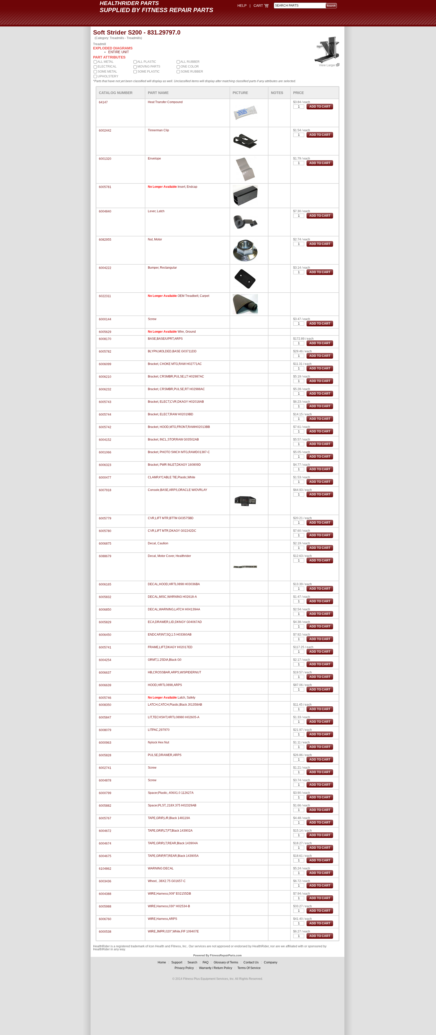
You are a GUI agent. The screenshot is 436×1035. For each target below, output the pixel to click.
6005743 (105, 402)
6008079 (105, 730)
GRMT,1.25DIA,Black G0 (164, 660)
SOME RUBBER (191, 71)
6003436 (105, 881)
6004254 (105, 660)
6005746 (105, 698)
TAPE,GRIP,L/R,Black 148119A (169, 818)
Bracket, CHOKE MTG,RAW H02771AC (175, 364)
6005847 (105, 717)
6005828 (105, 755)
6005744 (105, 414)
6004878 (105, 780)
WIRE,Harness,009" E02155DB (169, 893)
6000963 (105, 742)
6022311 (105, 296)
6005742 (105, 427)
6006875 (105, 543)
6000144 (105, 319)
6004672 (105, 831)
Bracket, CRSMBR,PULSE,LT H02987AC (176, 376)
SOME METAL (107, 71)
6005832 (105, 597)
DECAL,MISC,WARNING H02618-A (172, 597)
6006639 (105, 685)
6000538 (105, 931)
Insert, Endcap (187, 187)
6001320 (105, 159)
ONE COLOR (189, 66)
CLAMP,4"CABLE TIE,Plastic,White (171, 477)
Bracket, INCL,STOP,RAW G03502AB (173, 439)
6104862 (105, 868)
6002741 (105, 768)
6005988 (105, 906)
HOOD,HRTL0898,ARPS (165, 685)
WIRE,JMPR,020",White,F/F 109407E (173, 931)
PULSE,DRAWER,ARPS (164, 755)
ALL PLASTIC (146, 62)
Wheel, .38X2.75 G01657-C (167, 881)
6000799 (105, 793)
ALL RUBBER (190, 62)
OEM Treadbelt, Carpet (193, 296)
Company (270, 962)
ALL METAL (105, 62)
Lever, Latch (156, 211)
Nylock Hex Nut (158, 742)
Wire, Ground (187, 331)
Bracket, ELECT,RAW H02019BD (170, 414)
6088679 (105, 556)
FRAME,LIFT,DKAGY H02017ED (170, 647)
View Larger (327, 65)
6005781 (105, 187)
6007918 (105, 490)
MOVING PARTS (148, 66)
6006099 (105, 364)
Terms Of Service (249, 968)
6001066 (105, 452)
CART (259, 6)
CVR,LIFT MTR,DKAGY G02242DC (172, 530)
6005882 (105, 805)
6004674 (105, 843)
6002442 (105, 130)
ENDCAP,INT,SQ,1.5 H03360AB (170, 634)
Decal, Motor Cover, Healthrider (169, 556)
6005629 (105, 332)
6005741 (105, 647)
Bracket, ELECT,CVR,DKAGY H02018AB (176, 401)
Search (192, 962)
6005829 (105, 622)
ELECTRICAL (107, 66)
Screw (152, 319)
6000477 (105, 477)
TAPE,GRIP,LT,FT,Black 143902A (170, 830)
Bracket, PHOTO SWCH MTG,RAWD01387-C (179, 452)
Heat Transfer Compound (165, 102)
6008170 (105, 339)
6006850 (105, 609)
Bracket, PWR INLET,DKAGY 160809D (174, 464)
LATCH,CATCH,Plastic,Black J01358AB (175, 704)
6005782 (105, 351)
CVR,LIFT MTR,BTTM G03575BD (171, 518)
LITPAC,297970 (159, 730)
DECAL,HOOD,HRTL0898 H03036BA (174, 584)
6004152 (105, 440)
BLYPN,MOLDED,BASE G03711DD (172, 351)
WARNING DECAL (161, 868)
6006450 (105, 635)
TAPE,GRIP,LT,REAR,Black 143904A (173, 843)
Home (162, 962)
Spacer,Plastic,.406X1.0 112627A (171, 793)
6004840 (105, 211)
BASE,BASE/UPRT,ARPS (165, 338)
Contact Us (251, 962)
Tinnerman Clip (158, 130)
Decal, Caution (158, 543)
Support (176, 962)
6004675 (105, 856)
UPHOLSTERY (107, 76)
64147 (103, 102)
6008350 (105, 705)
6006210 (105, 377)
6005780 (105, 531)
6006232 (105, 389)
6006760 (105, 919)
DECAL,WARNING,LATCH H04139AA (174, 609)
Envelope (154, 158)
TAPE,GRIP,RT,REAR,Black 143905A (173, 856)
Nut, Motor (155, 239)
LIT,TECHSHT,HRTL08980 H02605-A (173, 717)
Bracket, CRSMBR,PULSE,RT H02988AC (176, 389)
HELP (242, 6)
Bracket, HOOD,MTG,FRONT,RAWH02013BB (179, 427)
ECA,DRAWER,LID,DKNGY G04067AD (175, 622)
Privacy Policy (184, 968)
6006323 (105, 465)
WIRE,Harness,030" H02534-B (169, 906)
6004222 (105, 268)
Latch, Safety (186, 697)
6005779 (105, 518)
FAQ (205, 962)
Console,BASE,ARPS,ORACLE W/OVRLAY (177, 490)
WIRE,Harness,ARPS (162, 919)
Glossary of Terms (226, 962)
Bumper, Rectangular (162, 267)
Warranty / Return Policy (215, 968)
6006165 (105, 584)
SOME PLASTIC (148, 71)
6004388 (105, 894)
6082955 (105, 239)
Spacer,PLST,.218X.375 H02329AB (172, 805)
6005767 (105, 818)
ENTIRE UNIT (118, 52)
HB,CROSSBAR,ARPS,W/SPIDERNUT (174, 672)
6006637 (105, 672)
